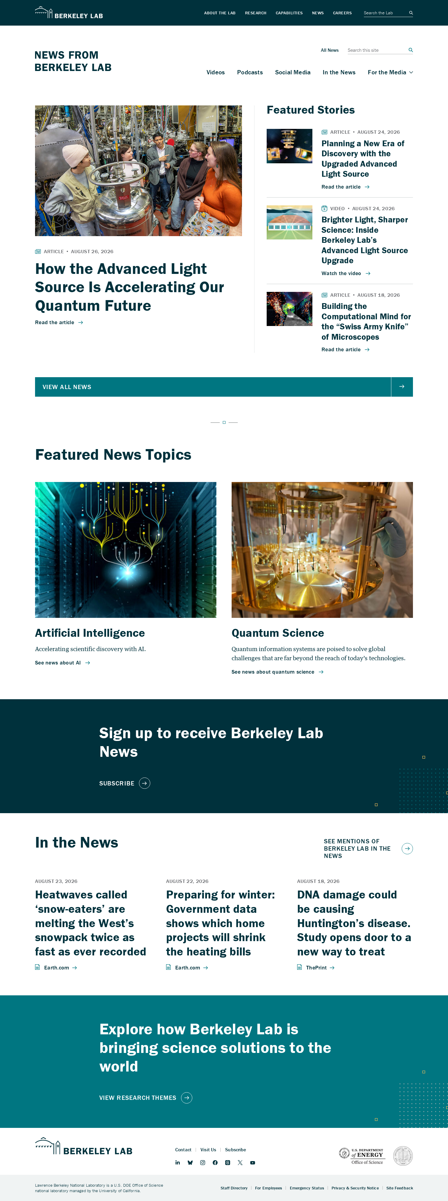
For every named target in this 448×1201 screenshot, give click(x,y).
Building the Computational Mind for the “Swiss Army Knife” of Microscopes (366, 321)
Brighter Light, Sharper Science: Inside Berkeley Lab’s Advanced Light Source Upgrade (365, 239)
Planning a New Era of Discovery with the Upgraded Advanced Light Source (363, 158)
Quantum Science (278, 632)
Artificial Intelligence (90, 632)
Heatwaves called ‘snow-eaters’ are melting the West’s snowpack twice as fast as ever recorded (90, 922)
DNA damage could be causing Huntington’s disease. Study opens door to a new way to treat (354, 922)
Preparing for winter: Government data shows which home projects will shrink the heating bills (220, 922)
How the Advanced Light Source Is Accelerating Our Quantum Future (129, 286)
